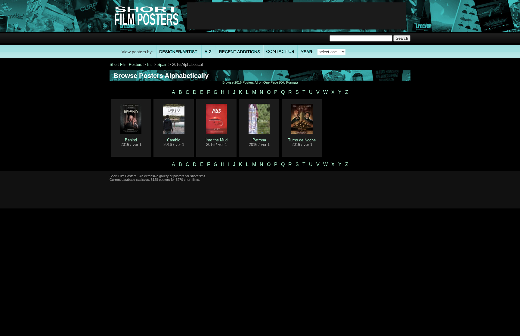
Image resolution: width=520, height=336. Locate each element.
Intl (150, 64)
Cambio (173, 140)
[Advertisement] (296, 15)
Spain (162, 64)
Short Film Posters (126, 64)
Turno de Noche (302, 140)
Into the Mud (217, 140)
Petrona (259, 140)
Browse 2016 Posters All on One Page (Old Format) (260, 82)
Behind (131, 140)
